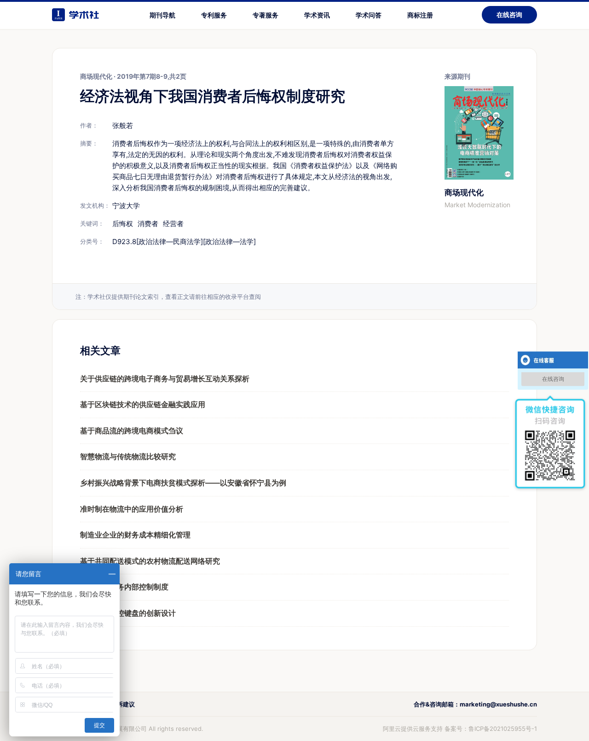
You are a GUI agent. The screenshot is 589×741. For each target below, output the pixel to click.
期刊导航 (162, 15)
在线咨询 (509, 14)
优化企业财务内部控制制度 (124, 586)
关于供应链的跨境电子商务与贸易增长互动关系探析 (164, 378)
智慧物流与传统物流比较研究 (128, 456)
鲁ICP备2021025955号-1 (502, 728)
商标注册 (420, 15)
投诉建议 (123, 704)
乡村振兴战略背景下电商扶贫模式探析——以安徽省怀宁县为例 (183, 482)
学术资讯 (317, 15)
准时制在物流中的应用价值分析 (131, 508)
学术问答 (368, 15)
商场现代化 (464, 192)
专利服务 (214, 15)
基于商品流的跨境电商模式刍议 (131, 430)
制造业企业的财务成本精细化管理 (135, 534)
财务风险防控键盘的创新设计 (128, 613)
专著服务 (265, 15)
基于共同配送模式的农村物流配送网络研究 (150, 561)
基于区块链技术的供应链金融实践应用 (142, 404)
